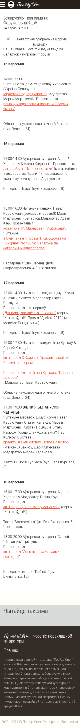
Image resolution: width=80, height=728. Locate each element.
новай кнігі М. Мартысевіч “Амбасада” (34, 228)
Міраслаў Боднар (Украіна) (25, 94)
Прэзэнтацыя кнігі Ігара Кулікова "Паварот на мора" (38, 375)
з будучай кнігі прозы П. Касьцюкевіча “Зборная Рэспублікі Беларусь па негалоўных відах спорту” (34, 243)
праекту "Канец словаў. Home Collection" (36, 442)
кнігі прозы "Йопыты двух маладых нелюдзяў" (31, 554)
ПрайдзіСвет (28, 4)
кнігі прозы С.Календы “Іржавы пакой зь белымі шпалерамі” (36, 360)
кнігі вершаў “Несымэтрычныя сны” (31, 507)
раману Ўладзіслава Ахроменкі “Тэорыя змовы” (35, 106)
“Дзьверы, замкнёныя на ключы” (29, 313)
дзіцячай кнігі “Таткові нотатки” (28, 169)
